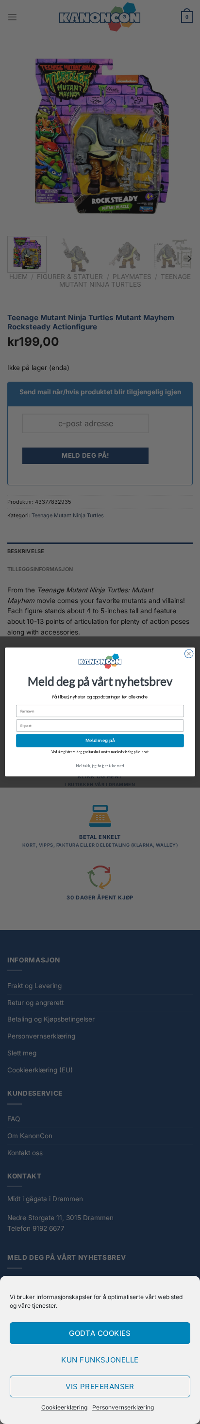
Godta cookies (100, 1333)
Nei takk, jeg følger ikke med (100, 765)
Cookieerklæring (64, 1407)
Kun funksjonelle (99, 1359)
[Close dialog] (188, 654)
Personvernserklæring (123, 1407)
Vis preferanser (100, 1386)
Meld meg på (100, 740)
